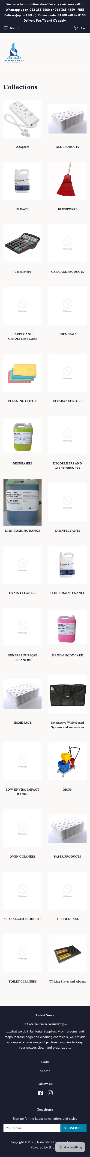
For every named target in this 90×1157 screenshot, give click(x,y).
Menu (14, 28)
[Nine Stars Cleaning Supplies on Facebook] (40, 1094)
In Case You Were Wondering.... (45, 1024)
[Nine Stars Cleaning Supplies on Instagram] (50, 1094)
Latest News (45, 1015)
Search (45, 1071)
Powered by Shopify (45, 1147)
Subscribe (73, 1128)
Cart (83, 28)
